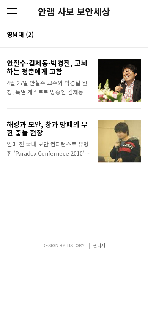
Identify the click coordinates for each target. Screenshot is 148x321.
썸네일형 (126, 35)
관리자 (99, 245)
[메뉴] (11, 11)
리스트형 (136, 35)
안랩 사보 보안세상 (74, 11)
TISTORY (75, 245)
